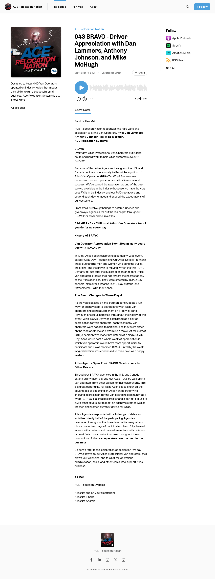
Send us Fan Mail (85, 121)
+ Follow (202, 6)
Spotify (176, 45)
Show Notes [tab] (83, 110)
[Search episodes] (187, 7)
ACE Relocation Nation (27, 6)
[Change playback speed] (91, 98)
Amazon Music (181, 53)
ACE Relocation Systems (90, 484)
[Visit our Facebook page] (91, 560)
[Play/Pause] (81, 87)
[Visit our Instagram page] (107, 560)
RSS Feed (178, 60)
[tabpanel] (111, 312)
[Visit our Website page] (123, 560)
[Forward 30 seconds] (84, 98)
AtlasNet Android (85, 501)
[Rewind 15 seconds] (78, 98)
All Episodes (18, 107)
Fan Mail (78, 6)
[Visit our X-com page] (115, 560)
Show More (18, 99)
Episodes (60, 6)
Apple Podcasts (181, 38)
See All (170, 68)
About (93, 6)
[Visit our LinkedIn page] (99, 560)
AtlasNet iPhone (84, 497)
